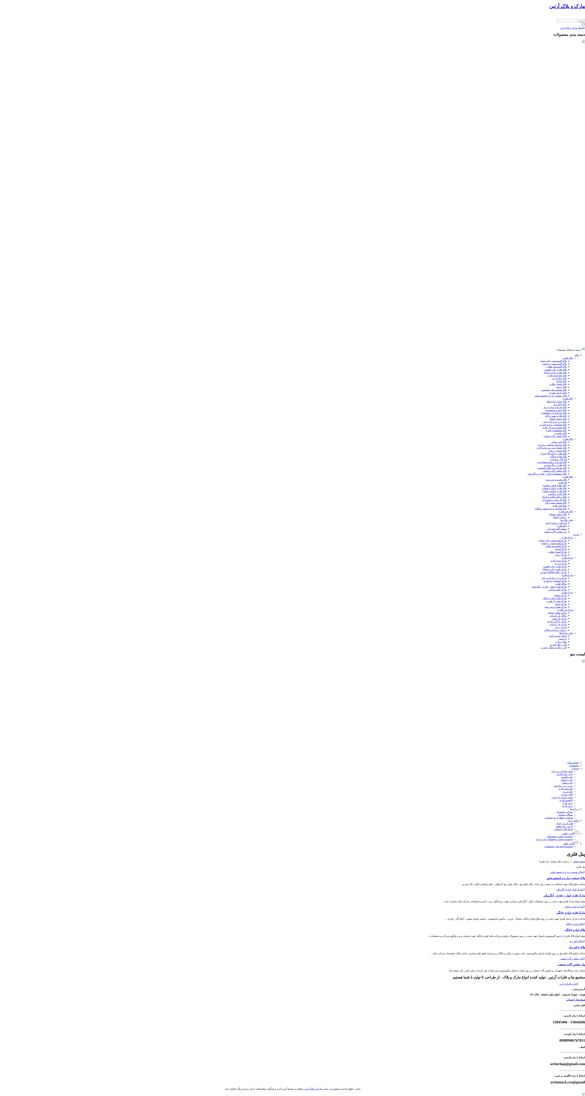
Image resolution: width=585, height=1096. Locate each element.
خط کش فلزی (559, 201)
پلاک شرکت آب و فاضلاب (554, 108)
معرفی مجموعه (565, 722)
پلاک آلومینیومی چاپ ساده (553, 56)
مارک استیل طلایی (557, 247)
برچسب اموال (559, 213)
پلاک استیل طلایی (558, 79)
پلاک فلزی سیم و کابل (556, 111)
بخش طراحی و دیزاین (562, 682)
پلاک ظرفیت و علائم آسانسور (552, 163)
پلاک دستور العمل (558, 114)
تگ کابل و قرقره (558, 155)
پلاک (577, 51)
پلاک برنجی (561, 82)
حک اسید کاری (565, 699)
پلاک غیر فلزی (566, 207)
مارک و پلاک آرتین (567, 6)
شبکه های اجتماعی (563, 740)
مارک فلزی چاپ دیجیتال (554, 265)
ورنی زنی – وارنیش (563, 696)
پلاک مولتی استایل (558, 210)
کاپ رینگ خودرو (558, 340)
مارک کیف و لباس (557, 285)
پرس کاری (567, 717)
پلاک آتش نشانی (559, 137)
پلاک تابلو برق (560, 100)
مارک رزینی (561, 323)
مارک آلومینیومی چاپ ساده (553, 236)
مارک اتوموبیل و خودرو (555, 276)
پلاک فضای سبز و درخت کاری (552, 143)
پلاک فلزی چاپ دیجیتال (555, 68)
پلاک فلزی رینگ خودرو (555, 160)
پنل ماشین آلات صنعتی (555, 227)
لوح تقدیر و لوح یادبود (556, 218)
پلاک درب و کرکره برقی (555, 117)
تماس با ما (573, 731)
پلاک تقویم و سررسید (556, 175)
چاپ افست (567, 688)
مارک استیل (561, 244)
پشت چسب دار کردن (562, 708)
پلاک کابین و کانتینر (557, 189)
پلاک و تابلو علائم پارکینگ (554, 192)
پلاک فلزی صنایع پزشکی (554, 187)
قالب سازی (567, 705)
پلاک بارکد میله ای (558, 88)
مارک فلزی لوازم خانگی (554, 294)
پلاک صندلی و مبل (558, 146)
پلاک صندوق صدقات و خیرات (552, 140)
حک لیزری (567, 702)
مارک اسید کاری (558, 256)
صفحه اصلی (573, 673)
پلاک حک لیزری (559, 74)
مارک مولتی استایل (557, 308)
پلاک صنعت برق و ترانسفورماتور (550, 91)
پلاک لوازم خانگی (558, 152)
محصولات (574, 676)
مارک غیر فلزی (565, 305)
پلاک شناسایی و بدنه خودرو (553, 120)
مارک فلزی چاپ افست (555, 262)
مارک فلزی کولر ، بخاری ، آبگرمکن (549, 282)
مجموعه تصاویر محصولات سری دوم (554, 750)
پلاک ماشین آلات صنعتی (555, 166)
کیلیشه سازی (566, 711)
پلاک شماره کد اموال (556, 97)
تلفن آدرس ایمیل (564, 734)
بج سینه (563, 334)
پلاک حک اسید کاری (557, 71)
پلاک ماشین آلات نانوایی (555, 132)
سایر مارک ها (566, 328)
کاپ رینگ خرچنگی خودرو (554, 343)
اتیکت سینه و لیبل (558, 331)
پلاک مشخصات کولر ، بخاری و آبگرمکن (547, 169)
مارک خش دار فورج (557, 297)
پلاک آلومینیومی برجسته (555, 59)
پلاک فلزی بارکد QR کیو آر (554, 149)
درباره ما (574, 720)
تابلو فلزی (562, 221)
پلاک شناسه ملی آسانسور (554, 85)
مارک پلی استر (559, 314)
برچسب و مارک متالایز (555, 325)
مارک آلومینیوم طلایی (556, 242)
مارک (576, 230)
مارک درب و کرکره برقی (554, 273)
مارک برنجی (561, 250)
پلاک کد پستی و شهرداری (554, 195)
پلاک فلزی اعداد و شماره (554, 184)
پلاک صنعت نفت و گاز (556, 198)
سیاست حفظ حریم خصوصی (558, 728)
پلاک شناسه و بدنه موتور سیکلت (551, 204)
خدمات (575, 679)
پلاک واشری (561, 129)
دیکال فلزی (561, 279)
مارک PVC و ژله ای (557, 317)
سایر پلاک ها (567, 215)
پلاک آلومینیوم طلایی (556, 62)
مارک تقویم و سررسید (555, 302)
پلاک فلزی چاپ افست (555, 65)
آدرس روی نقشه (564, 737)
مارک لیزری (561, 259)
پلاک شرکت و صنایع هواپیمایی (552, 158)
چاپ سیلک (567, 693)
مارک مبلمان (560, 291)
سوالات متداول (565, 725)
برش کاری (567, 714)
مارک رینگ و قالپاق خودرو (554, 268)
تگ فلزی (562, 178)
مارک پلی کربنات (558, 320)
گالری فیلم (569, 754)
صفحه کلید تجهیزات (557, 224)
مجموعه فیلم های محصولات (558, 757)
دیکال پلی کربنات (558, 311)
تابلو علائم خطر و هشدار (554, 181)
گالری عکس (568, 744)
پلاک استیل (561, 77)
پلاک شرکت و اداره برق (555, 103)
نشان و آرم (561, 337)
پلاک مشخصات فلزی (556, 126)
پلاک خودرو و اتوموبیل (556, 105)
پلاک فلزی (568, 53)
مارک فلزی (567, 233)
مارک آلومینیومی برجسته (554, 239)
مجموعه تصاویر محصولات (560, 747)
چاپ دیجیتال (566, 691)
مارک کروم (561, 299)
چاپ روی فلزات (564, 685)
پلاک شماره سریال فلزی (554, 123)
